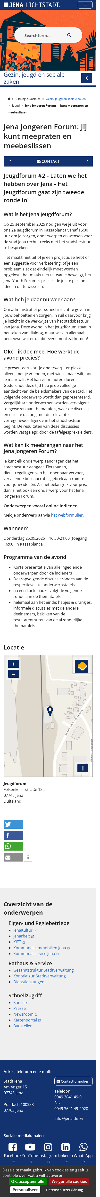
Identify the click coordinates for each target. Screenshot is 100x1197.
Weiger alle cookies (69, 1181)
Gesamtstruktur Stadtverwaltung (43, 970)
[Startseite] (9, 99)
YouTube (30, 1155)
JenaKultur (23, 930)
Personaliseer (25, 1189)
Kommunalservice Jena (34, 953)
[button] (13, 824)
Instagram (48, 1155)
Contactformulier (75, 1081)
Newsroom (23, 1014)
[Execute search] (69, 35)
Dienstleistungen (28, 981)
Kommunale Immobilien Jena (39, 947)
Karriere (20, 1002)
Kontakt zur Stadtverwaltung (39, 976)
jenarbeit (21, 936)
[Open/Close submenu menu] (86, 78)
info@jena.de (66, 1118)
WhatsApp (83, 1155)
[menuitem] (48, 938)
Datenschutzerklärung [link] (64, 1190)
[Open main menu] (85, 4)
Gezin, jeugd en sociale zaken (34, 78)
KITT (17, 942)
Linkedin (65, 1155)
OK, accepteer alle (27, 1181)
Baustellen (23, 1026)
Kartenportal (25, 1020)
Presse (19, 1008)
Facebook (12, 1155)
